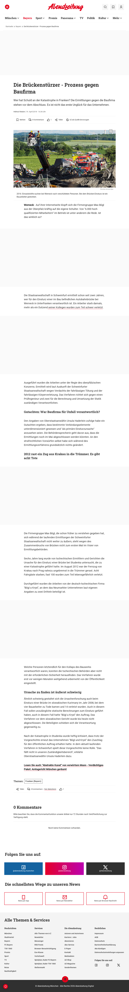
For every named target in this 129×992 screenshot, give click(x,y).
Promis (53, 18)
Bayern (27, 18)
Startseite (9, 26)
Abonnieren (69, 941)
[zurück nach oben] (65, 980)
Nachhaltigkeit (10, 971)
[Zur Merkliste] (113, 7)
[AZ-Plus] (7, 7)
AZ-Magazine (69, 964)
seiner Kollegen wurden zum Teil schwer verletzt (75, 307)
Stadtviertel (9, 937)
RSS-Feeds (39, 945)
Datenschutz (100, 941)
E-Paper (67, 949)
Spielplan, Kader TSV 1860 (45, 964)
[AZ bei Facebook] (96, 965)
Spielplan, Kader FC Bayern (45, 960)
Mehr (116, 18)
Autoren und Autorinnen (74, 933)
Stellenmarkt (40, 967)
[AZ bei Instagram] (107, 965)
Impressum (99, 933)
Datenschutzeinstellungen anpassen (109, 952)
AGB (96, 937)
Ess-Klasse (39, 952)
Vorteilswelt (39, 956)
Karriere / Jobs (70, 937)
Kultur (102, 18)
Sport (39, 18)
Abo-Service (69, 945)
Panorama (67, 18)
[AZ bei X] (118, 965)
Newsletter (39, 937)
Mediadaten (69, 956)
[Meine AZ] (121, 7)
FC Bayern (8, 945)
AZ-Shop (67, 960)
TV (81, 18)
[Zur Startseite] (65, 11)
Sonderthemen (70, 967)
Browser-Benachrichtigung (45, 949)
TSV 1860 (8, 949)
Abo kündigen (100, 949)
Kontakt (67, 952)
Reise (6, 967)
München (11, 18)
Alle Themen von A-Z (43, 933)
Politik (91, 18)
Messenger (39, 941)
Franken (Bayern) (33, 781)
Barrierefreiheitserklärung (105, 945)
